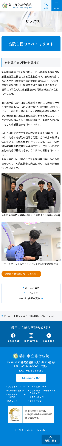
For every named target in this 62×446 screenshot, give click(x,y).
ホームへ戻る (32, 288)
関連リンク (12, 400)
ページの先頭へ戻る (29, 298)
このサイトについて (16, 386)
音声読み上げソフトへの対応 (16, 395)
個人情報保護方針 (15, 390)
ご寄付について (36, 396)
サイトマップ (35, 400)
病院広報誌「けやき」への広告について (42, 391)
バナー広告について (38, 386)
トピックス (32, 293)
